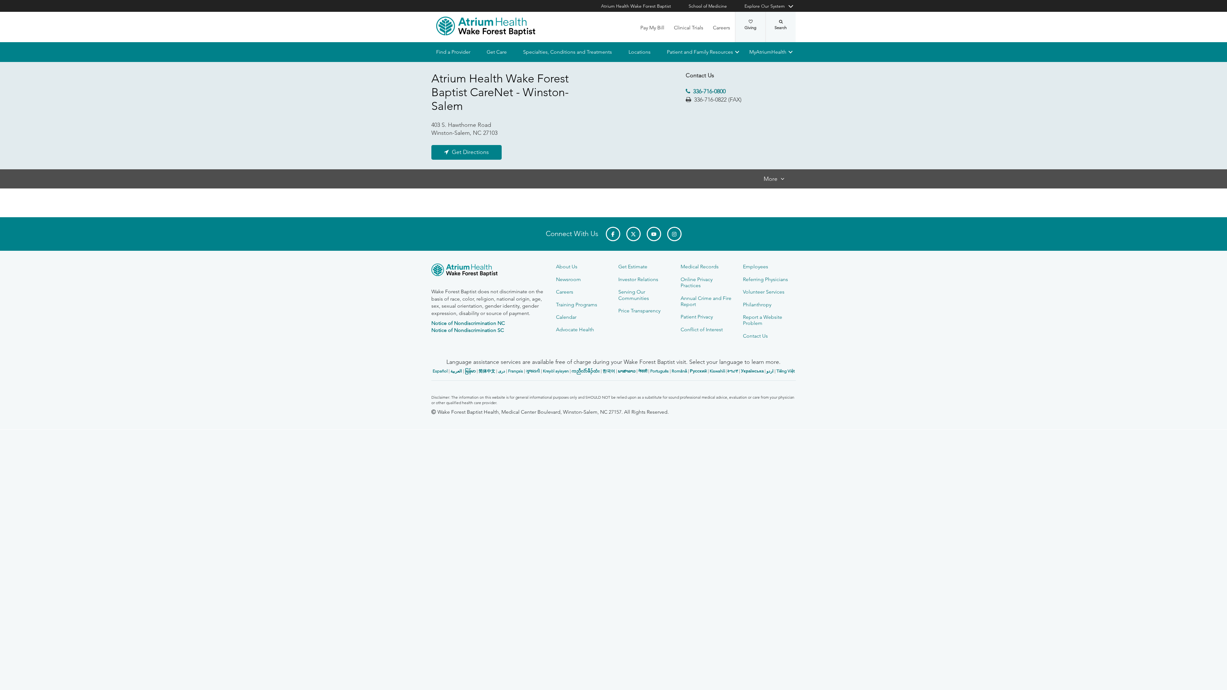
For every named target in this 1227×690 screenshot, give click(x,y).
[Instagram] (674, 234)
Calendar (566, 317)
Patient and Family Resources (700, 52)
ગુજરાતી (533, 371)
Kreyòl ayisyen (556, 371)
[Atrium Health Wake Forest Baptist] (485, 26)
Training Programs (576, 305)
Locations (639, 52)
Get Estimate (632, 267)
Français (515, 371)
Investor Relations (638, 279)
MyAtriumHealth (767, 52)
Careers (721, 28)
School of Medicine (708, 6)
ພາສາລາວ (627, 371)
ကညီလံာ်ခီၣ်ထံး (586, 371)
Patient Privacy (697, 317)
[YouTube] (654, 234)
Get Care (497, 52)
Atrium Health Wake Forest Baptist (636, 6)
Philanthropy (757, 305)
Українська (752, 371)
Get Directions (470, 152)
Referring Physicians (765, 279)
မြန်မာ (470, 371)
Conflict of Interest (702, 329)
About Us (566, 267)
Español (440, 371)
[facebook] (613, 234)
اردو (770, 371)
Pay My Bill (652, 28)
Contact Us (755, 336)
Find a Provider (453, 52)
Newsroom (568, 279)
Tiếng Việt (785, 371)
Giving (750, 27)
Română (679, 371)
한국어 (609, 371)
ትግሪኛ (732, 371)
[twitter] (633, 234)
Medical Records (700, 267)
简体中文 (487, 371)
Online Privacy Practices (697, 282)
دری (501, 371)
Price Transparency (639, 311)
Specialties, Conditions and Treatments (567, 52)
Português (659, 371)
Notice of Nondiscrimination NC (468, 323)
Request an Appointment (470, 679)
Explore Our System (765, 6)
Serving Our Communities (633, 295)
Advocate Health (575, 329)
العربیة (456, 371)
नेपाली (642, 371)
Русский (698, 371)
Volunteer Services (763, 292)
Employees (755, 267)
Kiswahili (717, 371)
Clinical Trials (688, 28)
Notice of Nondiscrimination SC (467, 330)
